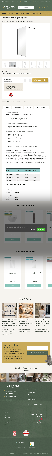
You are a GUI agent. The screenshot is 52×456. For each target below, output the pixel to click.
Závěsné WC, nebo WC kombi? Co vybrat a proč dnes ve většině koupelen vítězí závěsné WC (9, 323)
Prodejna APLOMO (11, 396)
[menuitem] (7, 13)
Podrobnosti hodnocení (20, 21)
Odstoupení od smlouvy (32, 402)
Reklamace (29, 394)
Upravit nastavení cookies (31, 453)
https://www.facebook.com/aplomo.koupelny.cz (7, 400)
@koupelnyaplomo (26, 370)
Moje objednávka (31, 397)
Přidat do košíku (40, 80)
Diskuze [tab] (29, 107)
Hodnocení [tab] (18, 107)
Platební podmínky (31, 392)
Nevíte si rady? (7, 417)
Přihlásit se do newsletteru (37, 352)
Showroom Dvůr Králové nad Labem (42, 1)
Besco (16, 197)
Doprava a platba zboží (32, 389)
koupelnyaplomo (10, 400)
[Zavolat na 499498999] (24, 1)
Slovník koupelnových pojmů (10, 420)
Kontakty (5, 424)
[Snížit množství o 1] (25, 80)
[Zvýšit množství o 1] (30, 80)
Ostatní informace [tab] (41, 107)
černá (16, 195)
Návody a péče (7, 422)
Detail (12, 239)
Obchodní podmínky (31, 399)
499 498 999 (9, 393)
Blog (5, 415)
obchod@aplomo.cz (11, 391)
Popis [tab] (7, 107)
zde (27, 227)
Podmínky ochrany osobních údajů (34, 404)
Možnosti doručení (24, 69)
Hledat (32, 7)
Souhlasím (42, 229)
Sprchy (17, 192)
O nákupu (14, 1)
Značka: (29, 21)
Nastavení (32, 229)
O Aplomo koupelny (6, 1)
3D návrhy (6, 412)
